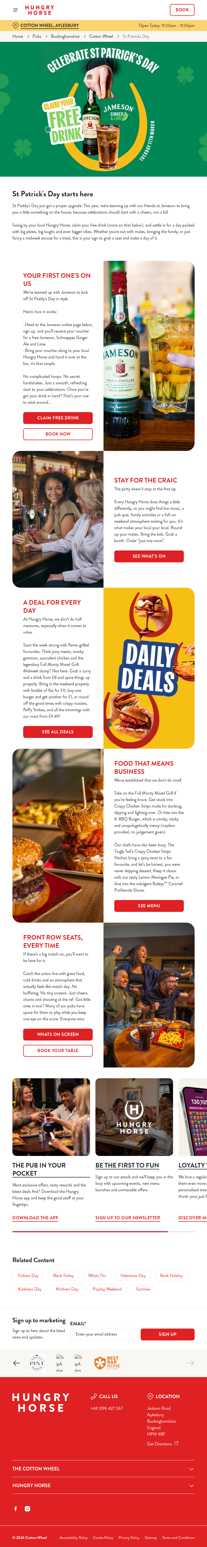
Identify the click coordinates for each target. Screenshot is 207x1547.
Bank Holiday (171, 1275)
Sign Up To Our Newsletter (134, 1117)
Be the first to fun (127, 1165)
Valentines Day (133, 1275)
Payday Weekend (107, 1289)
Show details (178, 812)
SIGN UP (168, 1334)
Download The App (51, 1117)
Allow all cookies (169, 829)
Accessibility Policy (74, 1537)
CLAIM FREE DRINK (58, 418)
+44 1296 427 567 (107, 1408)
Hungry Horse (31, 1485)
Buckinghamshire (65, 36)
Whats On (97, 1275)
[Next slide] (190, 1363)
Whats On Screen (58, 1034)
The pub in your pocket (39, 1169)
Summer (143, 1289)
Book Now (58, 434)
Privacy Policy (129, 1537)
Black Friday (63, 1275)
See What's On (149, 556)
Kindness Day (29, 1289)
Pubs (37, 36)
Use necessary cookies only (102, 829)
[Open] (15, 10)
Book (182, 10)
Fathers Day (28, 1275)
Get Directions (159, 1444)
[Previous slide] (16, 1363)
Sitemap (151, 1537)
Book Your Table (57, 1051)
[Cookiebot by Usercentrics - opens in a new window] (177, 713)
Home (17, 36)
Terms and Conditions (178, 1537)
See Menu (149, 906)
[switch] (78, 792)
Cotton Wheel (101, 36)
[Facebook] (15, 1508)
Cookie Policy (103, 1537)
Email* (78, 1324)
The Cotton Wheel (36, 1468)
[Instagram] (27, 1508)
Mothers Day (67, 1289)
